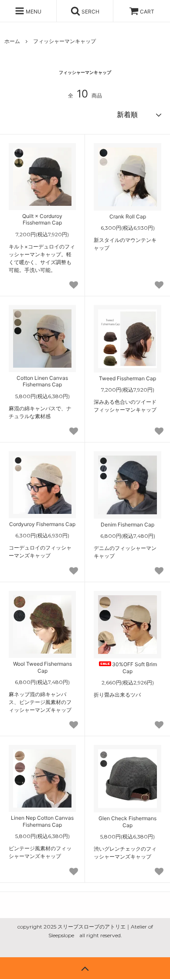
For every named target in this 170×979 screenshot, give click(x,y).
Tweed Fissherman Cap (127, 378)
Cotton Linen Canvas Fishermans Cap (42, 381)
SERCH (89, 11)
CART (147, 11)
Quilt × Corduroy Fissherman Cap (42, 219)
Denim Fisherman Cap (127, 524)
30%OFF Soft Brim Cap (134, 667)
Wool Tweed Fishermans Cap (42, 667)
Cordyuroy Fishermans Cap (42, 524)
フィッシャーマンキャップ (64, 41)
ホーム (12, 41)
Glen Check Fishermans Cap (127, 821)
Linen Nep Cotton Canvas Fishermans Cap (42, 821)
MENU (32, 11)
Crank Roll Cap (127, 216)
